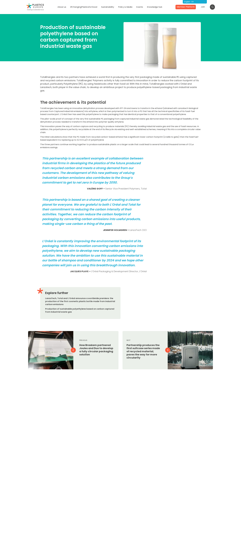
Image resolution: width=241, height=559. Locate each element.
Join (203, 6)
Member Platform (186, 6)
